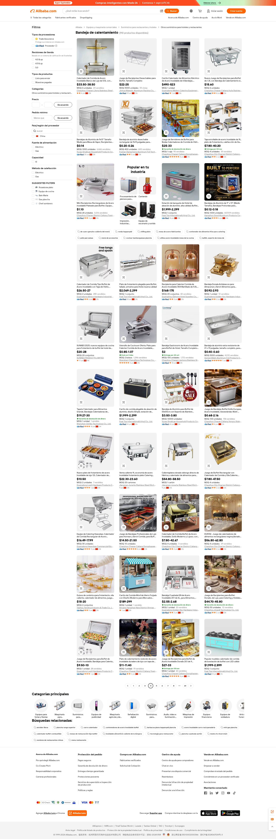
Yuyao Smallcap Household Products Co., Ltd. (95, 152)
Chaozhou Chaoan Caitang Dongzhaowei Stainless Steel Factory (180, 154)
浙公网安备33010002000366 (184, 835)
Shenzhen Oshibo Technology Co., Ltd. (94, 424)
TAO (160, 826)
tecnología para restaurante (161, 734)
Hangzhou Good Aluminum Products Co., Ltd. (223, 215)
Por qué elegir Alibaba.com (48, 760)
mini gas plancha (230, 727)
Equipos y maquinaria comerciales (101, 27)
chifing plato (145, 232)
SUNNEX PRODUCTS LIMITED (90, 358)
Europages (180, 826)
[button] (161, 11)
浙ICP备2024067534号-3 (211, 835)
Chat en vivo (167, 766)
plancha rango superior (65, 727)
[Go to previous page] (127, 685)
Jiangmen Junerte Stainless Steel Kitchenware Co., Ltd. (138, 485)
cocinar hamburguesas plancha (139, 238)
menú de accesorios (109, 238)
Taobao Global (150, 826)
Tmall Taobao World (124, 826)
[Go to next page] (190, 685)
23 (185, 686)
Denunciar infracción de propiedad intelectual (177, 783)
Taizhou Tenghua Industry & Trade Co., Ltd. (95, 607)
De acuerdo (63, 105)
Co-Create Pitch (43, 766)
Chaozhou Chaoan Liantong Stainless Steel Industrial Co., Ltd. (180, 360)
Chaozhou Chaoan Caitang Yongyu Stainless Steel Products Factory (223, 421)
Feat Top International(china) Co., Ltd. (178, 215)
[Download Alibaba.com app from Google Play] (230, 813)
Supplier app (156, 813)
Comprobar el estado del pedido (218, 771)
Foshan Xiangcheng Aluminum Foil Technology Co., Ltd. (138, 152)
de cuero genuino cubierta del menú (95, 232)
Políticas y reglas (85, 790)
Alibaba (79, 27)
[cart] (200, 11)
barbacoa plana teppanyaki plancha (161, 727)
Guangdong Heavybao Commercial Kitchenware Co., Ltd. (95, 546)
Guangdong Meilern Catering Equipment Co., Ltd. (180, 90)
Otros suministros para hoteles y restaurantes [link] (181, 27)
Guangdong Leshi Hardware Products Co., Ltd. (95, 485)
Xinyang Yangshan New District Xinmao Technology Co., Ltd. (138, 607)
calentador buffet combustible (49, 734)
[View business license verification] (164, 834)
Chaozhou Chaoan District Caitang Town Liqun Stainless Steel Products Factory (95, 215)
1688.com (108, 826)
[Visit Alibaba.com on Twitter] (217, 793)
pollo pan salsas (86, 238)
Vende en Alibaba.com (214, 760)
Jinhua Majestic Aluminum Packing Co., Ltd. (138, 90)
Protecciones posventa (88, 777)
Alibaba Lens (50, 813)
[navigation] (52, 357)
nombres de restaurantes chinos (50, 740)
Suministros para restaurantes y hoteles (139, 27)
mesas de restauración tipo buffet (83, 734)
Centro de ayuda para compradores (177, 760)
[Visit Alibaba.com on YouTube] (228, 793)
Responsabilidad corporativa (48, 771)
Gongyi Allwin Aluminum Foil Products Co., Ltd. (223, 358)
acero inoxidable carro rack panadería (199, 727)
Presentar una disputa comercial (176, 771)
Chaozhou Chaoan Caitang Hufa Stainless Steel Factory (223, 90)
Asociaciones (210, 782)
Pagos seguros (84, 760)
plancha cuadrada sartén (192, 734)
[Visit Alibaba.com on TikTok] (234, 793)
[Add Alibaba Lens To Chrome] (77, 813)
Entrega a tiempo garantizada (91, 771)
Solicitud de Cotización (130, 766)
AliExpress (97, 826)
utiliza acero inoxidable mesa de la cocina (177, 238)
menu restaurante (78, 740)
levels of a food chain (218, 734)
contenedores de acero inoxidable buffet (122, 727)
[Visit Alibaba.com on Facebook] (205, 793)
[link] (272, 811)
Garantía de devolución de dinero (92, 766)
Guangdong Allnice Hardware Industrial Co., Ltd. (95, 296)
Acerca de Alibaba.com (47, 754)
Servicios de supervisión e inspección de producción (95, 783)
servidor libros (42, 727)
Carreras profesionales (46, 777)
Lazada (138, 826)
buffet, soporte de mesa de (213, 238)
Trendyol (168, 826)
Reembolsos (167, 777)
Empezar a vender (212, 766)
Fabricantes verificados (130, 760)
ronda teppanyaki (125, 232)
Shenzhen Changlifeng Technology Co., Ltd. (138, 360)
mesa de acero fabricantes (170, 232)
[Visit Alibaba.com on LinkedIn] (211, 793)
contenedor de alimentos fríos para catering (207, 232)
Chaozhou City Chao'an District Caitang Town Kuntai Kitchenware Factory (223, 154)
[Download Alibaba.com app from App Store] (209, 813)
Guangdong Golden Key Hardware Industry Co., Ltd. (223, 296)
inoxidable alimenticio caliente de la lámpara (124, 734)
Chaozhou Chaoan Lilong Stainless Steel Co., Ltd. (95, 90)
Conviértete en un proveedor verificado (221, 777)
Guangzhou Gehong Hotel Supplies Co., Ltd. (180, 296)
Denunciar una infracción (173, 790)
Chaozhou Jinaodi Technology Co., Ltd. (221, 610)
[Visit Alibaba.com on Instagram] (223, 793)
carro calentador (90, 727)
